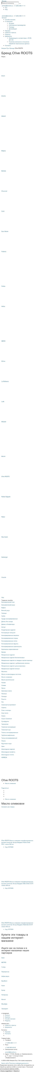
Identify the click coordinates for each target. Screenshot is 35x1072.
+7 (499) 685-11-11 (19, 6)
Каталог (4, 18)
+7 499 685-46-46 (10, 1047)
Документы (8, 36)
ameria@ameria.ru (7, 6)
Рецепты (7, 34)
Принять (16, 1071)
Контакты (8, 45)
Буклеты (7, 1017)
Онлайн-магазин (10, 19)
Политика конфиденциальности (19, 1063)
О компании (9, 21)
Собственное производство (17, 25)
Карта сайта (5, 1063)
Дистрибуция (13, 29)
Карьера (7, 31)
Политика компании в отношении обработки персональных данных (19, 42)
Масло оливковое (10, 783)
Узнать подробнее (6, 1071)
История (11, 23)
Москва (3, 1)
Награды (11, 27)
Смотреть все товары (7, 807)
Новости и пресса (10, 32)
